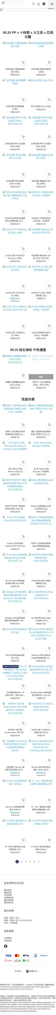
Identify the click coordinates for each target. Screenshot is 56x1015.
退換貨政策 (9, 898)
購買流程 (8, 892)
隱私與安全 (9, 902)
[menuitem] (17, 861)
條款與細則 (9, 900)
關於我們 (8, 890)
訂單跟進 (8, 938)
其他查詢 (8, 941)
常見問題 (8, 895)
